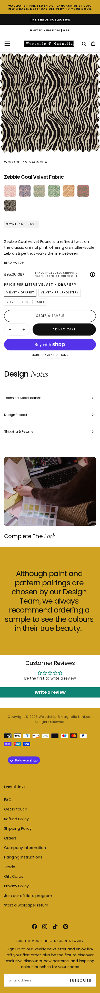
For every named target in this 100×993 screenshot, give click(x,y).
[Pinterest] (66, 926)
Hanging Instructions (23, 857)
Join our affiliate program (28, 895)
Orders (10, 838)
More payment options (50, 355)
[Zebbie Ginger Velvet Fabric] (69, 191)
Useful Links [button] (14, 787)
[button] (50, 30)
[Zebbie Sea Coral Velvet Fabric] (25, 191)
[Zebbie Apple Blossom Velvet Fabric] (39, 191)
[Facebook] (34, 926)
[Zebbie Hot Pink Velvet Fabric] (83, 191)
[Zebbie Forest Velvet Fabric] (54, 191)
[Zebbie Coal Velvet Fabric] (10, 205)
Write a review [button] (50, 692)
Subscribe (80, 980)
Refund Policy (16, 819)
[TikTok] (55, 926)
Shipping (70, 273)
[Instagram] (45, 926)
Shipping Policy (18, 828)
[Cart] (93, 44)
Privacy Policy (16, 886)
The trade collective (50, 20)
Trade (9, 867)
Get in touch (15, 809)
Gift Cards (13, 876)
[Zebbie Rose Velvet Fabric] (10, 191)
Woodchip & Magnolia (25, 162)
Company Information (25, 847)
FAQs (9, 799)
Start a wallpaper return (26, 905)
